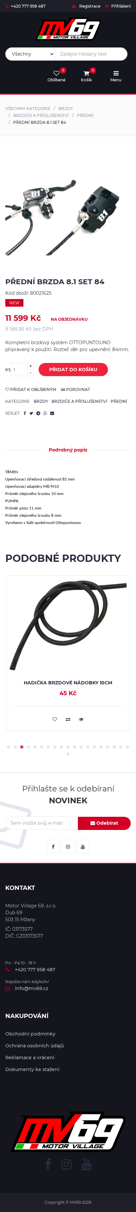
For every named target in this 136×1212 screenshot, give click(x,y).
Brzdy (65, 108)
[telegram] (38, 413)
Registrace (89, 6)
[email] (52, 413)
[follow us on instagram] (68, 846)
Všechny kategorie (28, 108)
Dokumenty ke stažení (32, 1069)
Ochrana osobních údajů (34, 1046)
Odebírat (106, 823)
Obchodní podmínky (30, 1034)
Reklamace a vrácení (29, 1057)
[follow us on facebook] (53, 846)
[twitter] (31, 413)
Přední (85, 115)
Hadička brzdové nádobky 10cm (68, 683)
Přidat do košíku (73, 369)
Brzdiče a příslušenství (41, 115)
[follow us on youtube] (82, 846)
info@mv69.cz (31, 988)
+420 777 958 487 (28, 6)
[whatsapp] (45, 413)
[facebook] (25, 413)
